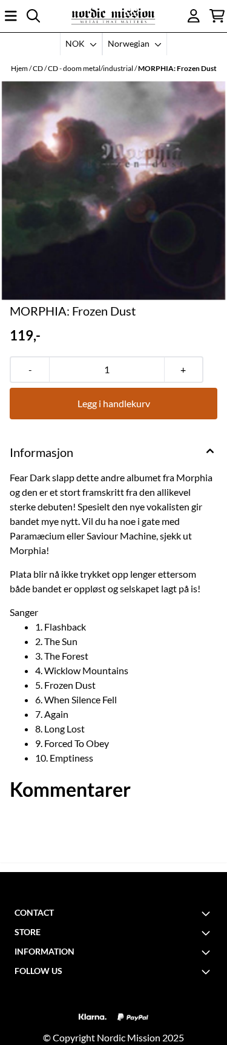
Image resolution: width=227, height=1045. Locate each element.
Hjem (20, 68)
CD (38, 68)
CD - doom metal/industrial (91, 68)
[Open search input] (33, 15)
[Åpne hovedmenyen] (11, 15)
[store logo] (113, 16)
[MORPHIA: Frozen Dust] (113, 190)
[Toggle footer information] (207, 913)
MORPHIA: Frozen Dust (177, 68)
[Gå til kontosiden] (194, 15)
